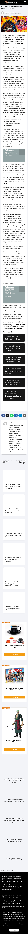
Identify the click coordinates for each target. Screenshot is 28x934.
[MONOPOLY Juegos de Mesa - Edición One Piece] (14, 677)
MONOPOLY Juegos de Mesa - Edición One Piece (14, 689)
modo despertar (9, 88)
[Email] (24, 415)
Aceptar (14, 930)
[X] (7, 415)
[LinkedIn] (16, 415)
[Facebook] (3, 415)
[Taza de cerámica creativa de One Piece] (14, 634)
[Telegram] (20, 415)
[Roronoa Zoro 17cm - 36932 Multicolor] (14, 719)
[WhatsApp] (12, 415)
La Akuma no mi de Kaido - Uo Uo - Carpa (7, 461)
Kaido (5, 405)
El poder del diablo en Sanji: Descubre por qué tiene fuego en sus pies (12, 904)
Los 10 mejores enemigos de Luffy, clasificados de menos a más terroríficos (21, 461)
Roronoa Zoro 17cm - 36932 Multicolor (14, 741)
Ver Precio (15, 654)
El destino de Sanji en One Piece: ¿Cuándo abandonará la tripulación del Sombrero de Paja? (12, 901)
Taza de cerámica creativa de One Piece (14, 646)
